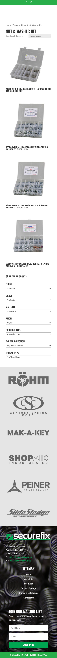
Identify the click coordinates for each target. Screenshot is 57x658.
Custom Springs (28, 588)
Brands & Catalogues (28, 593)
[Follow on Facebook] (26, 2)
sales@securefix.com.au (20, 557)
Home (8, 25)
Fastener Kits (19, 25)
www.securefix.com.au (20, 560)
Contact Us (28, 598)
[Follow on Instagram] (31, 2)
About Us (28, 579)
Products (28, 583)
